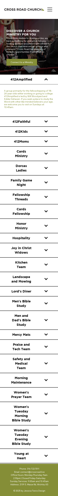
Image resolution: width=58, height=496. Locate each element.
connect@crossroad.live (32, 472)
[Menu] (50, 9)
